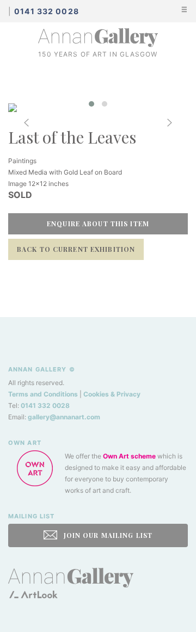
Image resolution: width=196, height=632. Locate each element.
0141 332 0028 (45, 405)
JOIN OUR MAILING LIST (106, 535)
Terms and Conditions (43, 394)
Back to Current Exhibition (76, 249)
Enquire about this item (98, 223)
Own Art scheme (129, 456)
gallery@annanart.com (64, 417)
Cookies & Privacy (111, 394)
